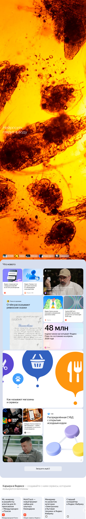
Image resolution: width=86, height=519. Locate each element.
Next (84, 510)
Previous (1, 510)
